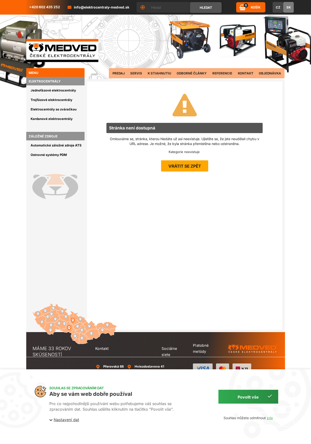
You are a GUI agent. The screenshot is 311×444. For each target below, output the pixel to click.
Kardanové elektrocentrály (52, 119)
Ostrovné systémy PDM (49, 155)
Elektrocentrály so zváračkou (54, 109)
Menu (33, 73)
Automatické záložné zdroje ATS (56, 145)
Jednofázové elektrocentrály (53, 90)
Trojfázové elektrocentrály (51, 100)
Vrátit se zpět (184, 166)
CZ (278, 7)
